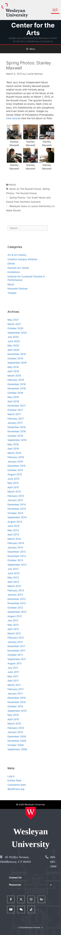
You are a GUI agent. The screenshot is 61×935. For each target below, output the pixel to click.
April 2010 (13, 719)
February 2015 (16, 496)
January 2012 (15, 642)
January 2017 (15, 422)
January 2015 (15, 500)
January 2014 (15, 547)
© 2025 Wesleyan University (29, 928)
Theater (12, 293)
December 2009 (17, 736)
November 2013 (17, 556)
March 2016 (14, 453)
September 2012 (17, 611)
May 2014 (13, 530)
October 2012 (15, 607)
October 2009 (16, 745)
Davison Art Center (18, 267)
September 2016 (17, 440)
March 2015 (14, 491)
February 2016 (16, 457)
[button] (55, 10)
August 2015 (15, 474)
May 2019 (13, 367)
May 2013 (13, 577)
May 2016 (13, 444)
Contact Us (15, 877)
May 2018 (13, 397)
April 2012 (13, 629)
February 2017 (16, 418)
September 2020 (17, 332)
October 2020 (15, 328)
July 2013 (13, 569)
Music (12, 184)
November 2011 (16, 650)
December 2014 (17, 504)
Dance (11, 263)
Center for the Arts (33, 29)
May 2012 (13, 624)
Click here (11, 118)
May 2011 (13, 676)
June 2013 (13, 573)
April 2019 (13, 371)
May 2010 (13, 715)
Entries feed (14, 780)
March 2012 (14, 633)
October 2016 (15, 435)
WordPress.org (16, 789)
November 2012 (17, 603)
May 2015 (13, 483)
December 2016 (17, 427)
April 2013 (13, 581)
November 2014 (17, 508)
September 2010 (17, 710)
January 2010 (15, 732)
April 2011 (13, 680)
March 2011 (14, 685)
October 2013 (15, 560)
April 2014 (13, 534)
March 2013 (14, 586)
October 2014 (15, 513)
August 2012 (15, 616)
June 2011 (13, 672)
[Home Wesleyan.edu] (30, 813)
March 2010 (14, 723)
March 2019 (14, 375)
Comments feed (17, 784)
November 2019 (17, 354)
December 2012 (17, 599)
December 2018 (17, 384)
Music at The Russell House (25, 188)
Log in (11, 776)
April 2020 (13, 349)
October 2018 (15, 392)
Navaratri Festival (17, 288)
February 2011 (16, 689)
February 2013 (16, 590)
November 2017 (17, 405)
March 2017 (14, 414)
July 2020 (13, 337)
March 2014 (14, 539)
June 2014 (13, 526)
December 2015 (17, 465)
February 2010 (16, 728)
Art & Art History (17, 255)
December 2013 (17, 551)
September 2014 (17, 517)
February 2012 (16, 637)
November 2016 (17, 431)
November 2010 (17, 702)
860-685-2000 (53, 861)
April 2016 (13, 448)
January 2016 (15, 461)
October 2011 (15, 654)
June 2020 (14, 341)
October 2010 (15, 706)
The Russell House (26, 193)
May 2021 (13, 319)
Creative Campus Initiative (22, 259)
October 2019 (15, 358)
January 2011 (15, 693)
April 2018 (13, 401)
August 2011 (15, 663)
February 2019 (16, 379)
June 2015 (13, 478)
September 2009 (17, 749)
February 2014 (16, 543)
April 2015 (13, 487)
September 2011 (17, 659)
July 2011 (13, 667)
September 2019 (17, 362)
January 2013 (15, 594)
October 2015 (15, 470)
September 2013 (17, 564)
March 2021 (14, 324)
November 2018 (17, 388)
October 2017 (15, 410)
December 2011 (16, 646)
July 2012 (13, 620)
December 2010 (17, 697)
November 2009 (17, 740)
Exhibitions (14, 272)
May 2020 (13, 345)
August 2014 (15, 521)
